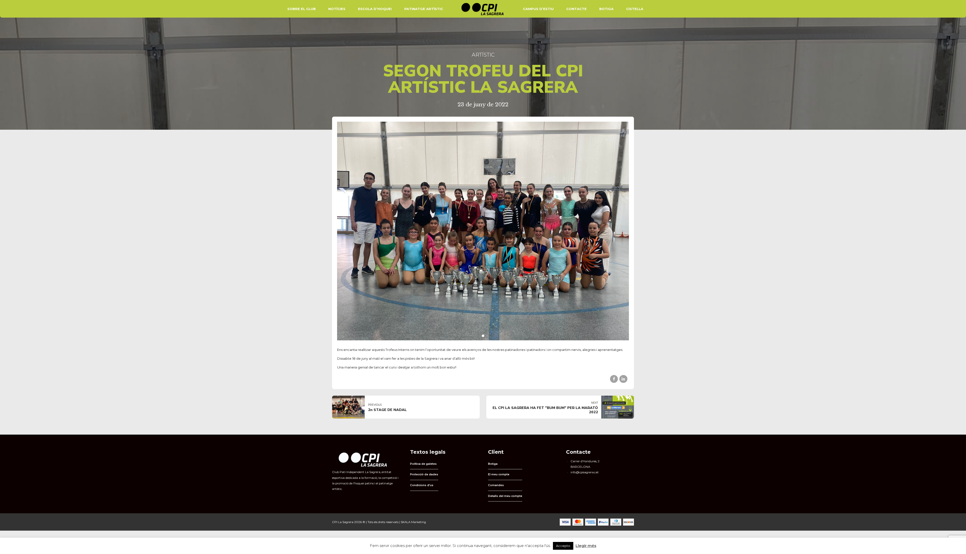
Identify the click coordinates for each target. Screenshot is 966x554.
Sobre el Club (301, 9)
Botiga (606, 9)
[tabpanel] (483, 231)
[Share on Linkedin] (623, 379)
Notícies (336, 9)
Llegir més (586, 545)
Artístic (483, 55)
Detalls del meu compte (505, 496)
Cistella (634, 9)
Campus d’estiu (538, 9)
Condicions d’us (421, 485)
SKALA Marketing (413, 522)
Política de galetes (423, 464)
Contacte (576, 9)
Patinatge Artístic (423, 9)
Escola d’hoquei (375, 9)
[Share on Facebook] (614, 379)
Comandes (496, 485)
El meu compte (498, 474)
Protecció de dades (424, 474)
